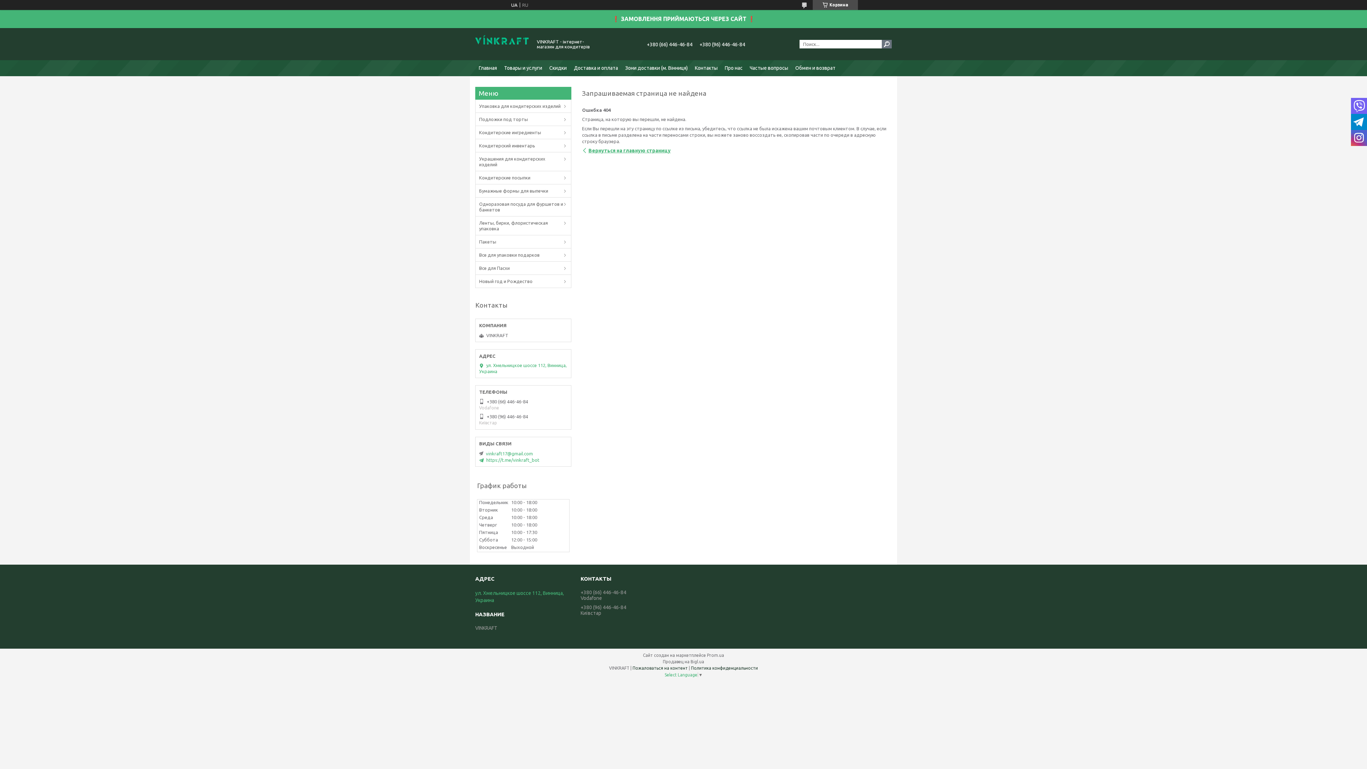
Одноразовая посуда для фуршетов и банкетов (521, 207)
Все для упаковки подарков (509, 254)
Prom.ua (715, 655)
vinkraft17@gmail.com (509, 453)
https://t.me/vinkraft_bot (512, 459)
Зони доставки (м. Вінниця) (656, 68)
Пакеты (487, 241)
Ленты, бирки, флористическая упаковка (513, 225)
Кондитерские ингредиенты (510, 132)
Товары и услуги (523, 68)
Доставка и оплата (596, 68)
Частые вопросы (769, 68)
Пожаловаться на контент (660, 668)
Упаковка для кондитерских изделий (520, 106)
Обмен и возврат (815, 68)
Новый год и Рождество (506, 281)
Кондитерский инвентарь (507, 145)
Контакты (706, 68)
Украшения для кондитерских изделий (512, 161)
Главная (488, 68)
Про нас (734, 68)
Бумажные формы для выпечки (513, 190)
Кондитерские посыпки (504, 177)
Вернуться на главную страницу (629, 150)
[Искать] (887, 44)
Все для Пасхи (494, 268)
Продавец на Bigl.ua (683, 661)
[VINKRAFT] (502, 44)
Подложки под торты (503, 119)
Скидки (558, 68)
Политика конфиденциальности (724, 668)
